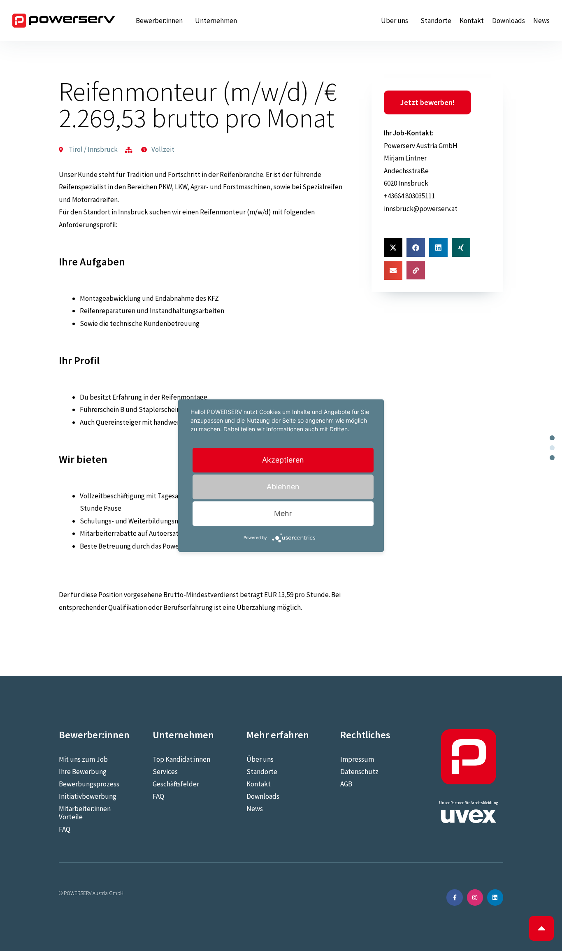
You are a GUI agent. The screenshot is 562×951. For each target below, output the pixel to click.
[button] (393, 247)
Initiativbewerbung (87, 796)
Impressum (357, 759)
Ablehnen (283, 486)
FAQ (64, 829)
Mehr (283, 513)
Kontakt (472, 20)
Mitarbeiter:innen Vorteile (85, 812)
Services (165, 771)
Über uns (394, 20)
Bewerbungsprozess (89, 783)
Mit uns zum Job (83, 759)
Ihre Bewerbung (83, 771)
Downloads (508, 20)
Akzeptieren (283, 460)
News (541, 20)
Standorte (435, 20)
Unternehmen (216, 20)
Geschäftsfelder (176, 783)
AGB (346, 783)
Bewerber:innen (159, 20)
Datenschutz (359, 771)
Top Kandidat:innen (181, 759)
